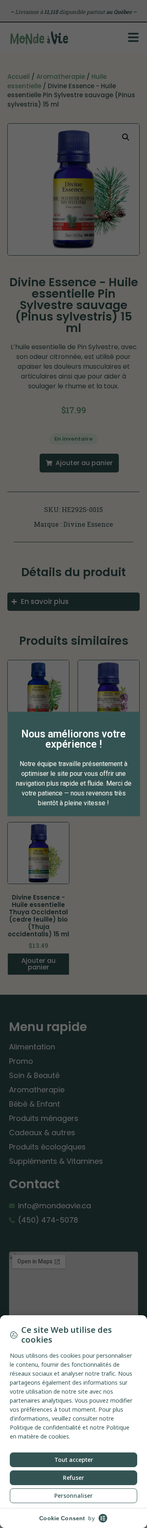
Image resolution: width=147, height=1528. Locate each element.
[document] (73, 764)
